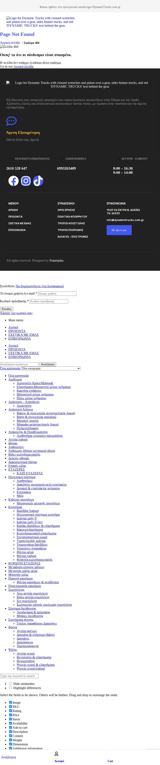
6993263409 (66, 168)
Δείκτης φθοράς (18, 458)
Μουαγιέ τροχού (28, 420)
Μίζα (20, 496)
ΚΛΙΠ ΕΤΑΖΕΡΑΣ (30, 473)
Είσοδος (6, 309)
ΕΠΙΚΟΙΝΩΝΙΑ (17, 230)
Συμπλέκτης (16, 589)
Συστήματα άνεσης (20, 619)
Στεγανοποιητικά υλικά (32, 537)
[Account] (56, 754)
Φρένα (12, 627)
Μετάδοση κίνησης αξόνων (26, 567)
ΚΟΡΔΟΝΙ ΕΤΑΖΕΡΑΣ (24, 563)
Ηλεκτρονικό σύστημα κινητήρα (38, 514)
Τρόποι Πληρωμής (70, 230)
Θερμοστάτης (26, 661)
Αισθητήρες (24, 481)
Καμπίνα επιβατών (29, 390)
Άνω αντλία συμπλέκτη (32, 593)
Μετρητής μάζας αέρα (22, 571)
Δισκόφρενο (25, 642)
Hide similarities (23, 684)
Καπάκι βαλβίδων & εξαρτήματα (38, 526)
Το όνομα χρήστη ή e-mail (18, 293)
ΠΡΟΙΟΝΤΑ (15, 216)
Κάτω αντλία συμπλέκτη (33, 597)
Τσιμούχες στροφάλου (31, 548)
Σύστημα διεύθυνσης (22, 608)
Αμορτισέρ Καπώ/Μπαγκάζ (35, 383)
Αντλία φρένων (27, 631)
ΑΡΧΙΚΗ (13, 210)
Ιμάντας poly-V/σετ (29, 522)
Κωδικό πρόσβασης (14, 301)
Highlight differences (26, 688)
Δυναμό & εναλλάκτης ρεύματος (38, 488)
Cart (110, 761)
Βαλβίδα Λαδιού (28, 511)
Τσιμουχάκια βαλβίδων (32, 544)
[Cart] (110, 754)
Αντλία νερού (26, 653)
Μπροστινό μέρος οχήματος (35, 394)
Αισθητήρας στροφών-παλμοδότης (40, 435)
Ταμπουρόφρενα (28, 646)
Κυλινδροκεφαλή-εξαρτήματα (36, 533)
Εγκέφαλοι (24, 492)
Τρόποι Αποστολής (71, 223)
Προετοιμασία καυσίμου (24, 586)
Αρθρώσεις (16, 447)
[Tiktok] (38, 181)
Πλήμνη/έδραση (27, 428)
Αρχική (13, 327)
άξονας (12, 443)
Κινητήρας (15, 507)
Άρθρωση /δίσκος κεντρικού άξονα (31, 450)
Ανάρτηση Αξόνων (20, 409)
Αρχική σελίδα (10, 42)
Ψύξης (12, 650)
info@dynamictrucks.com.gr (125, 220)
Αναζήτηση (47, 364)
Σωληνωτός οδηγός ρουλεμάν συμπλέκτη (44, 604)
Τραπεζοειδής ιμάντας (31, 541)
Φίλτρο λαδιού (26, 556)
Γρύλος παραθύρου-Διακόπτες (37, 623)
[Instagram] (26, 181)
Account (59, 761)
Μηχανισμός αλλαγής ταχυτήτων (38, 503)
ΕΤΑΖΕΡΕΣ (16, 469)
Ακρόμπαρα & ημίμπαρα (33, 612)
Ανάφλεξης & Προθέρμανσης (28, 432)
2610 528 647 (16, 168)
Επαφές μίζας (17, 466)
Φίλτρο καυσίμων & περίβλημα (38, 582)
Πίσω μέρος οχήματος (31, 398)
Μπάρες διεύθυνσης (30, 616)
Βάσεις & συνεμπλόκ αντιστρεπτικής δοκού (46, 413)
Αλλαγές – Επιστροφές (73, 236)
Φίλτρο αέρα (25, 552)
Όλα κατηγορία (18, 375)
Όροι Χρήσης (66, 210)
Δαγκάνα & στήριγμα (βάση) (36, 634)
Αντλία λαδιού (18, 439)
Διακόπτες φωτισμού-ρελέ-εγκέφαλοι (41, 484)
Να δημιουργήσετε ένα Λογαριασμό (40, 286)
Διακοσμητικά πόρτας (22, 462)
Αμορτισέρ (24, 405)
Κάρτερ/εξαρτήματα (30, 529)
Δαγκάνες (23, 638)
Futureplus (57, 260)
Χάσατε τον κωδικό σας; (16, 313)
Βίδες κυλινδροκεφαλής (24, 454)
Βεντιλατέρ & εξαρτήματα (34, 657)
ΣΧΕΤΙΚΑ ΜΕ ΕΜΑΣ (19, 223)
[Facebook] (13, 181)
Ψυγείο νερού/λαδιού (31, 668)
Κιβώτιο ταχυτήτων (21, 499)
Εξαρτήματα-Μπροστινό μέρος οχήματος (44, 387)
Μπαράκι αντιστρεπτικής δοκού (38, 424)
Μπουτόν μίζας (18, 574)
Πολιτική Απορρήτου (72, 216)
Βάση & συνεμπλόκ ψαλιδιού (36, 417)
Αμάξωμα (15, 379)
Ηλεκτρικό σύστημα (21, 477)
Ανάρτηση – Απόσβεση (23, 402)
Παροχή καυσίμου (20, 578)
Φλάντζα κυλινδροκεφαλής (34, 559)
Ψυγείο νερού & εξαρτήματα (36, 665)
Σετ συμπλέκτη (27, 601)
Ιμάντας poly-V (27, 518)
